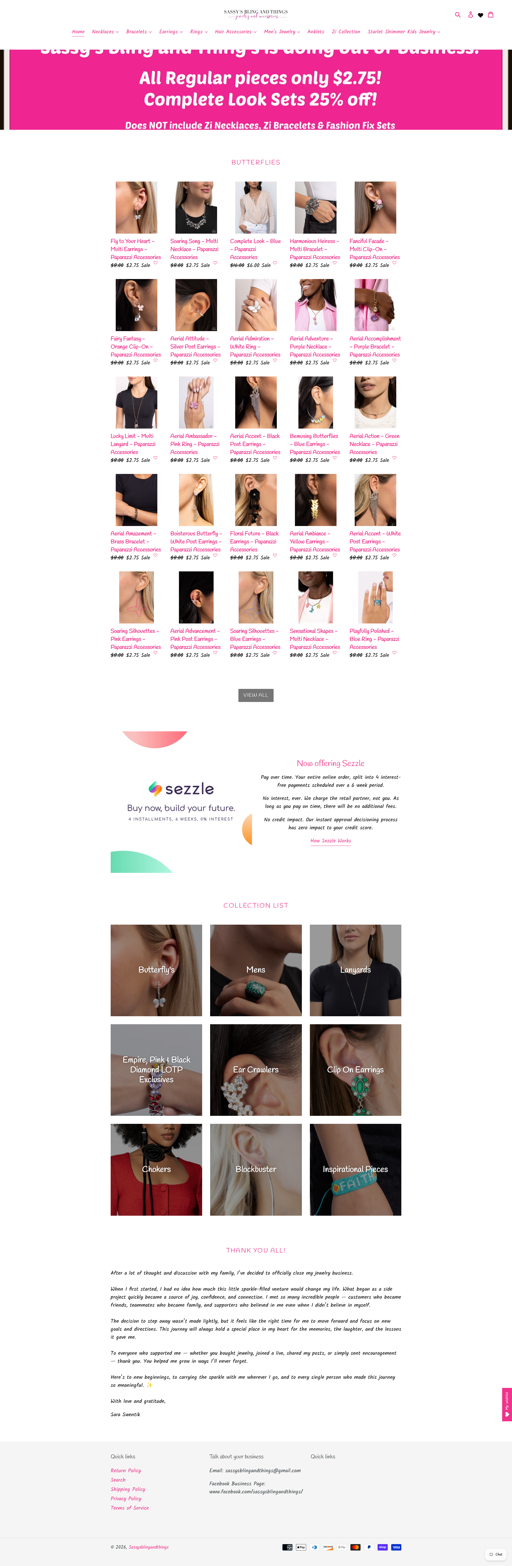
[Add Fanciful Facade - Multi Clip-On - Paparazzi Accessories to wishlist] (394, 262)
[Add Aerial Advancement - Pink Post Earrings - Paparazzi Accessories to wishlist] (215, 652)
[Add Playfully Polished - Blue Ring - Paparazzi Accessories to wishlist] (394, 652)
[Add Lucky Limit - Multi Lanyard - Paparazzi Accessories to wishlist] (155, 457)
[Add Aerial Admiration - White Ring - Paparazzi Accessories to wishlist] (275, 360)
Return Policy (126, 1471)
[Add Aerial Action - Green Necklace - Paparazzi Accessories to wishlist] (394, 457)
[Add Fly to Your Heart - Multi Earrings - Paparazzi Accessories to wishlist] (155, 262)
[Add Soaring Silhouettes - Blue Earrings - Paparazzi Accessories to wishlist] (275, 652)
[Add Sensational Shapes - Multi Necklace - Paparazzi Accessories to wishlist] (334, 652)
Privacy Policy (126, 1499)
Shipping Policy (128, 1489)
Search (118, 1480)
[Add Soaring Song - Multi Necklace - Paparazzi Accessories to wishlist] (215, 262)
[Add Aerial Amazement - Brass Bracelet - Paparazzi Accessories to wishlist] (155, 555)
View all (256, 695)
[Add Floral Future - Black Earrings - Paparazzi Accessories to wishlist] (275, 555)
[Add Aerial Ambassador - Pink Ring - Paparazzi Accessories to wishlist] (215, 457)
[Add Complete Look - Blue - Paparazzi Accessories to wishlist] (275, 262)
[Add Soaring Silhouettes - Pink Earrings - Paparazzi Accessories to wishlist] (155, 652)
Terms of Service (130, 1508)
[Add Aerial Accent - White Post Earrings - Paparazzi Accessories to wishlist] (394, 555)
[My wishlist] (480, 14)
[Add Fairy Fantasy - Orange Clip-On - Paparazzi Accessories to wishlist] (155, 360)
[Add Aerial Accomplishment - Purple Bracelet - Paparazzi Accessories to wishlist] (394, 360)
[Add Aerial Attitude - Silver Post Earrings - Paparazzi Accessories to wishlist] (215, 360)
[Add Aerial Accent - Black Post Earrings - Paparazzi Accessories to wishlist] (275, 457)
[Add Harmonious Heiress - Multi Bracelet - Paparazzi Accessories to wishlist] (334, 262)
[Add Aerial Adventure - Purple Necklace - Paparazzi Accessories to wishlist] (334, 360)
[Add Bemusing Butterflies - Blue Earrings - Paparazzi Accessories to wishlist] (334, 457)
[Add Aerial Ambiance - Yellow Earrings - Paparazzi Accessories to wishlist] (334, 555)
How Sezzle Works (330, 841)
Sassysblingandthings (149, 1547)
